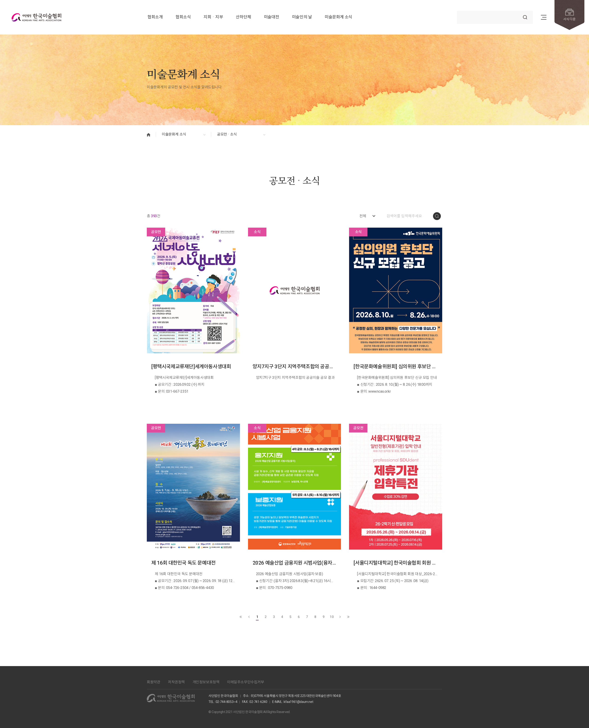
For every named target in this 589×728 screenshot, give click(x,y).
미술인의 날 (302, 17)
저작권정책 (176, 682)
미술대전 (271, 17)
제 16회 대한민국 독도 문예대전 (183, 563)
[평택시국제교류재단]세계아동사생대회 (191, 366)
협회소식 (183, 17)
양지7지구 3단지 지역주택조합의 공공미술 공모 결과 (295, 366)
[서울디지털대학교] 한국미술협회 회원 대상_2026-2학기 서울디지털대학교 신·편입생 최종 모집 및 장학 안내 (396, 563)
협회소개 (155, 17)
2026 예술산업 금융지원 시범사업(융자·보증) (295, 563)
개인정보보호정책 (206, 682)
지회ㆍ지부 (213, 17)
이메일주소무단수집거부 (245, 682)
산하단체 (243, 17)
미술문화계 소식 (338, 17)
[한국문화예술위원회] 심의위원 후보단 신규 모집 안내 (396, 366)
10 (332, 617)
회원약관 (153, 682)
